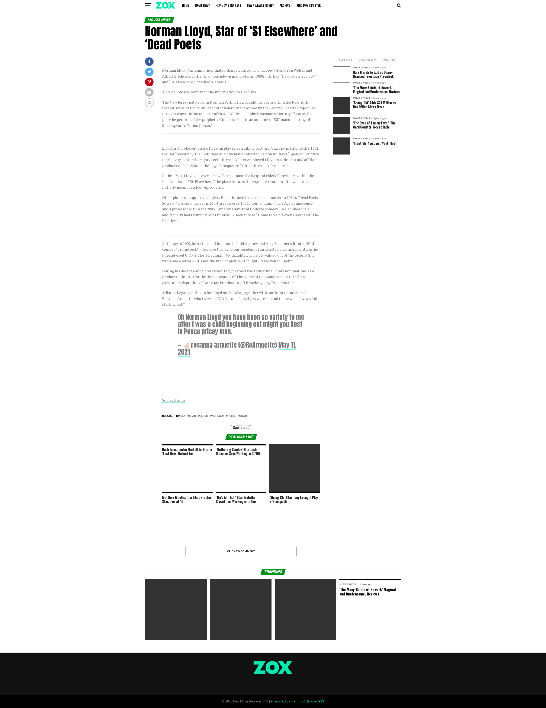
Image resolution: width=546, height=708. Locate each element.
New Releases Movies (260, 5)
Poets (232, 416)
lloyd (204, 416)
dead (192, 416)
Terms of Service (304, 701)
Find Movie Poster (309, 5)
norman (218, 416)
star (243, 416)
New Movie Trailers (228, 5)
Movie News (202, 5)
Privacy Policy (280, 701)
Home (185, 5)
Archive (285, 5)
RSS (321, 701)
